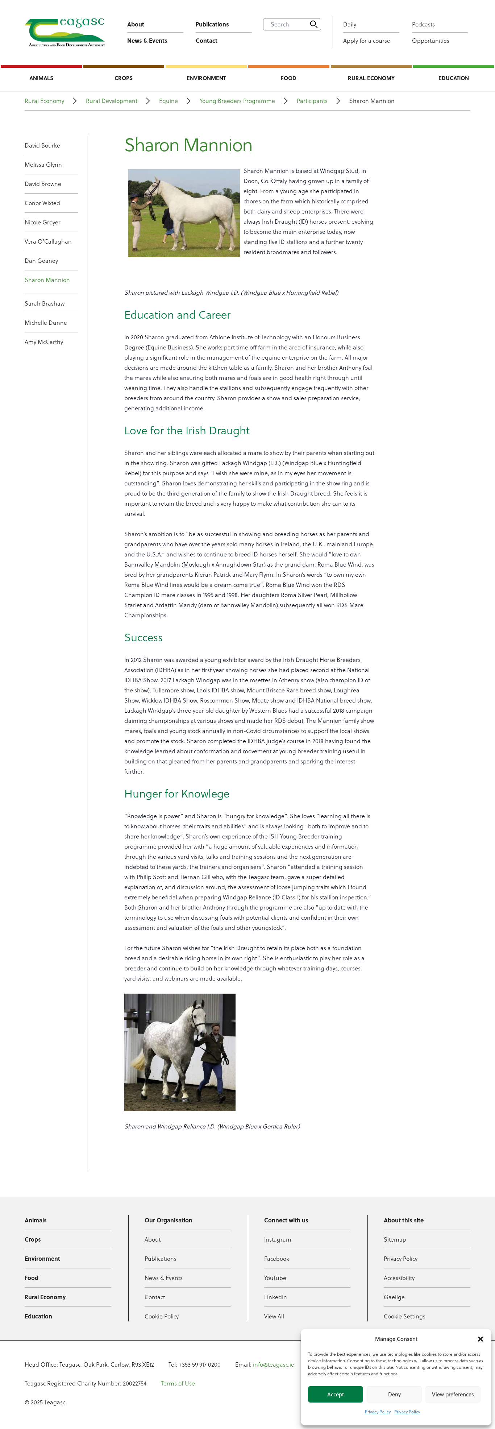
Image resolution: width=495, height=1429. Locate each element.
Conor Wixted (42, 203)
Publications (212, 24)
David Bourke (42, 145)
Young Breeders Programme (237, 101)
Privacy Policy (378, 1412)
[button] (480, 1339)
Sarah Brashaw (45, 303)
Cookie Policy (162, 1316)
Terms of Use (178, 1383)
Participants (312, 101)
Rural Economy (371, 78)
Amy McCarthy (44, 342)
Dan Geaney (41, 261)
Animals (41, 78)
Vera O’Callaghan (48, 241)
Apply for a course (366, 41)
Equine (168, 101)
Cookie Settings (404, 1316)
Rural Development (111, 101)
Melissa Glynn (43, 165)
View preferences (453, 1394)
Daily (349, 24)
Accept (335, 1394)
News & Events (147, 40)
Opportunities (430, 41)
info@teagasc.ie (273, 1364)
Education (453, 78)
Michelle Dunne (46, 323)
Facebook (276, 1259)
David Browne (43, 184)
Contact (206, 40)
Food (288, 78)
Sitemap (395, 1239)
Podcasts (423, 24)
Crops (124, 78)
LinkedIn (275, 1297)
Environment (206, 78)
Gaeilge (394, 1297)
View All (274, 1316)
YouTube (275, 1278)
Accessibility (399, 1278)
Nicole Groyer (43, 222)
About (135, 24)
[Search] (314, 24)
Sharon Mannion (47, 280)
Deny (394, 1394)
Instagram (277, 1239)
